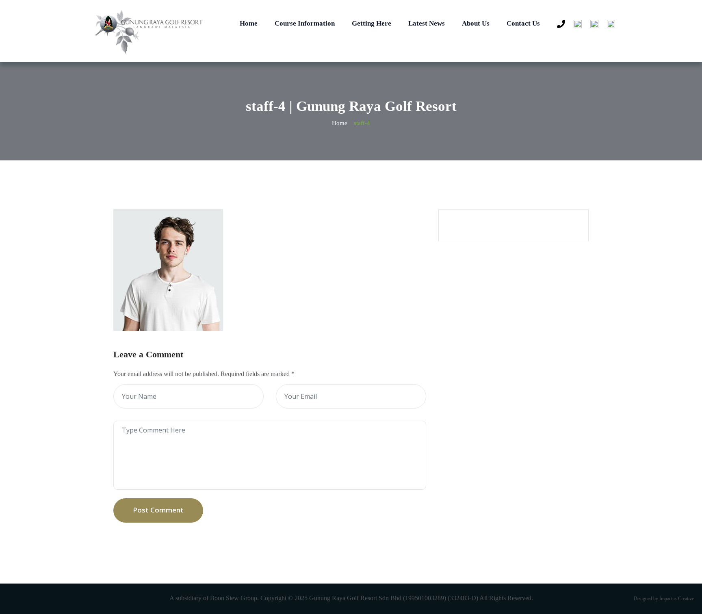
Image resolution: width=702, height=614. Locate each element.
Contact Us (523, 23)
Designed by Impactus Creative (664, 598)
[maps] (609, 24)
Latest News (426, 23)
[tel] (559, 24)
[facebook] (592, 24)
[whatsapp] (576, 24)
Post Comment (158, 510)
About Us (476, 23)
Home (249, 23)
